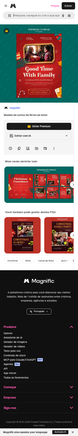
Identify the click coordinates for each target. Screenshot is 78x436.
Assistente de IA (13, 337)
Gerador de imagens (15, 342)
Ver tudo (32, 161)
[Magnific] (39, 282)
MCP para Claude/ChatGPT (23, 359)
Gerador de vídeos (14, 346)
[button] (39, 311)
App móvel (10, 373)
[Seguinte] (73, 185)
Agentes (11, 364)
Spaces (8, 333)
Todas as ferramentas (16, 377)
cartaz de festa (46, 260)
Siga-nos (10, 408)
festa (28, 260)
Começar (10, 387)
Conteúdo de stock (15, 355)
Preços (55, 5)
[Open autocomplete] (8, 15)
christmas (12, 260)
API (6, 368)
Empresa (10, 397)
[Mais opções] (54, 148)
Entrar (68, 5)
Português (39, 311)
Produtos (10, 327)
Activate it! (60, 432)
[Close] (73, 432)
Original (23, 31)
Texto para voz (12, 350)
